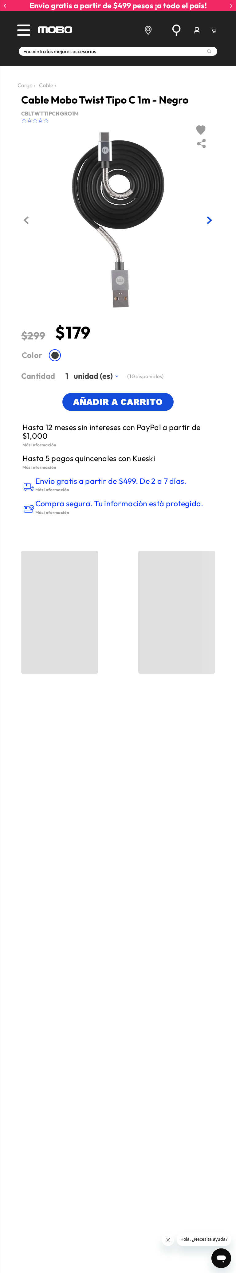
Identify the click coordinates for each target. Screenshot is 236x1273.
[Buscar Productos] (209, 51)
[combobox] (118, 51)
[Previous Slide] (5, 5)
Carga (25, 85)
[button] (55, 355)
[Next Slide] (231, 5)
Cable (46, 85)
